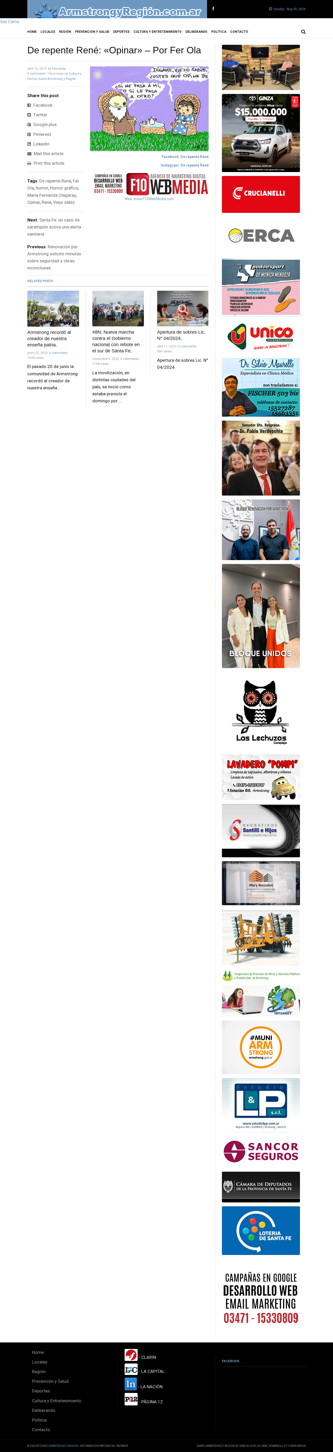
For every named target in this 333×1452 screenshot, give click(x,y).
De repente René (55, 180)
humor (42, 188)
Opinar (33, 202)
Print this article (48, 163)
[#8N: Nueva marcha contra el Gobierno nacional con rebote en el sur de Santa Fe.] (118, 308)
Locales (48, 32)
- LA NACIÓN (150, 1386)
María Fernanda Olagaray (51, 195)
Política (218, 32)
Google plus (44, 124)
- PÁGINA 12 (150, 1401)
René (46, 202)
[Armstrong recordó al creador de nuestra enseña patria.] (53, 309)
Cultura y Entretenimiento (157, 32)
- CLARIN (147, 1357)
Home (32, 32)
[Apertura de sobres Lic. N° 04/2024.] (183, 308)
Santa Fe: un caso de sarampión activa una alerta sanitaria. (54, 227)
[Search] (303, 31)
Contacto (239, 32)
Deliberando (196, 32)
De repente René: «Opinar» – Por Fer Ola (114, 50)
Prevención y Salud (92, 32)
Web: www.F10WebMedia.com (149, 199)
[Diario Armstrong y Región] (117, 9)
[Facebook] (213, 9)
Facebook (42, 105)
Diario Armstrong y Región (57, 79)
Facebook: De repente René (185, 157)
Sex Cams (10, 21)
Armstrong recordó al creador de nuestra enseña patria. (49, 338)
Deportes (121, 32)
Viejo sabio (64, 202)
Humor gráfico (64, 188)
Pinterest (41, 134)
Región (65, 32)
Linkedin (40, 144)
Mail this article (48, 153)
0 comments (36, 73)
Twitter (39, 114)
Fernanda (59, 69)
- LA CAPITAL (151, 1371)
